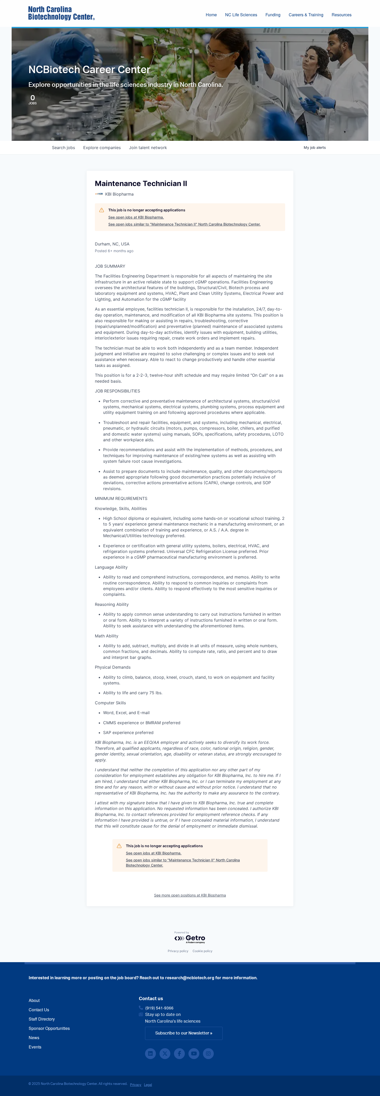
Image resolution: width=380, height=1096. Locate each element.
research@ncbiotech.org (189, 978)
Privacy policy (178, 951)
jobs (63, 147)
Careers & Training (306, 15)
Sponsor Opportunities (49, 1028)
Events (35, 1047)
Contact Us (39, 1010)
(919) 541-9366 (159, 1008)
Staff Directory (42, 1019)
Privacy (135, 1084)
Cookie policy (202, 951)
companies (102, 147)
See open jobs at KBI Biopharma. (136, 217)
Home (211, 15)
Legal (148, 1084)
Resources (342, 15)
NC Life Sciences (241, 15)
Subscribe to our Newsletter (182, 1033)
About (34, 1000)
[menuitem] (215, 15)
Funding (272, 15)
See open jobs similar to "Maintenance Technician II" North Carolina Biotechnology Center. (184, 224)
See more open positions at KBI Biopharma (190, 895)
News (34, 1037)
